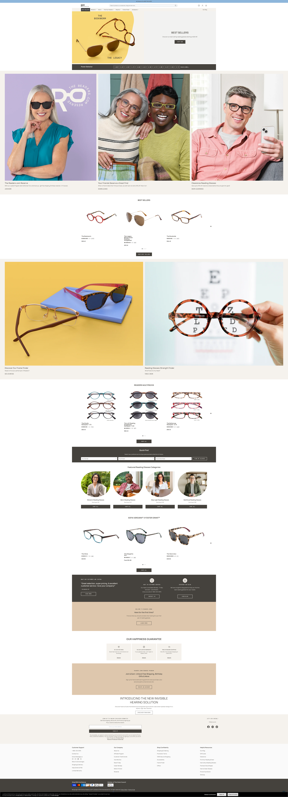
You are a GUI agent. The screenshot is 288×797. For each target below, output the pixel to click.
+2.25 (143, 67)
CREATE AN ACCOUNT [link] (144, 687)
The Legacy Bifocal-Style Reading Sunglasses (128, 238)
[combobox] (143, 5)
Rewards (116, 772)
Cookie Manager (55, 795)
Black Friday (117, 763)
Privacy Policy (124, 789)
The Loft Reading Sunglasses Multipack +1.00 (129, 425)
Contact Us (75, 754)
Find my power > (185, 67)
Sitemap (202, 775)
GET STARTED (9, 374)
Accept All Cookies (232, 794)
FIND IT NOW (149, 374)
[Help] (199, 5)
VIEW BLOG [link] (185, 596)
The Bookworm (86, 236)
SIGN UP (115, 731)
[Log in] (202, 5)
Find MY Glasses (199, 458)
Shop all (144, 570)
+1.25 (121, 67)
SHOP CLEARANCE (198, 189)
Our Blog (202, 751)
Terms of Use (131, 789)
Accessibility (160, 760)
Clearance (203, 757)
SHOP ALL (144, 441)
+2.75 (155, 67)
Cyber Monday (118, 766)
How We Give (117, 760)
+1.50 (127, 67)
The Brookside (171, 236)
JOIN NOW (8, 189)
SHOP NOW (180, 41)
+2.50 (149, 67)
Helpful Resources (206, 747)
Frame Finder (160, 763)
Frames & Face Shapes (206, 766)
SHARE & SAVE (102, 189)
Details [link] (119, 657)
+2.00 (138, 67)
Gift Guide (203, 754)
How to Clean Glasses (206, 769)
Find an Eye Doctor (205, 772)
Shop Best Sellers (144, 254)
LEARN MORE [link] (144, 623)
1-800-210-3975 (76, 751)
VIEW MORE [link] (88, 594)
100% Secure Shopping (163, 757)
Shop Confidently (162, 747)
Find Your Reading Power (207, 760)
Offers (159, 766)
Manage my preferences (210, 794)
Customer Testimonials (120, 757)
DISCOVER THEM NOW (144, 712)
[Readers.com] (85, 5)
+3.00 (160, 67)
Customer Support (78, 747)
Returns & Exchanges (78, 761)
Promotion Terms (162, 754)
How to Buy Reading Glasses (208, 763)
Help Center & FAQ (77, 767)
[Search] (176, 5)
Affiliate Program (119, 754)
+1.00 (116, 67)
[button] (93, 9)
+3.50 (171, 67)
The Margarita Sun (128, 554)
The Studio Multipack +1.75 (86, 424)
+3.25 (166, 67)
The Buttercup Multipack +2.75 (172, 424)
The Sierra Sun (171, 554)
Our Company (118, 747)
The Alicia (85, 554)
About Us (116, 751)
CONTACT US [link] (151, 596)
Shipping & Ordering (162, 751)
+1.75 (132, 67)
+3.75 (177, 67)
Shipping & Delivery (77, 764)
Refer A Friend (118, 769)
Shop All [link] (95, 506)
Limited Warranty (77, 770)
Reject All (221, 794)
